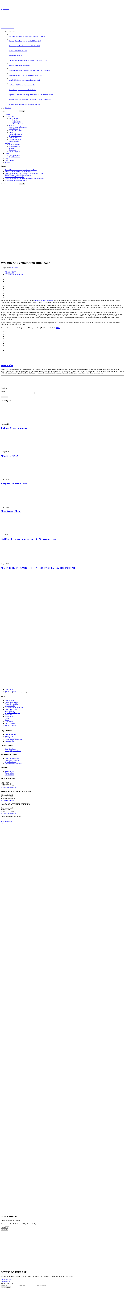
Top (2, 823)
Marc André (14, 267)
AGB (2, 821)
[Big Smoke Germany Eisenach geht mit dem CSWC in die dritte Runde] (10, 93)
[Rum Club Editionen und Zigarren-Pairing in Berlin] (10, 78)
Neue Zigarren (9, 700)
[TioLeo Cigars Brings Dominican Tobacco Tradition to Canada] (10, 59)
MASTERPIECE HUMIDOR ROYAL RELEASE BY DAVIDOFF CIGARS (38, 568)
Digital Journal (9, 160)
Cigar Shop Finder (14, 157)
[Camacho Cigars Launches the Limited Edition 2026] (10, 39)
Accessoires (8, 714)
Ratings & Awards (14, 118)
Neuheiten (12, 125)
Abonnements (9, 736)
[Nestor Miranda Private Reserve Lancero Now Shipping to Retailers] (10, 98)
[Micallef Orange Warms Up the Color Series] (10, 88)
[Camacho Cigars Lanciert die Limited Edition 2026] (10, 44)
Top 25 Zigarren (17, 123)
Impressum (8, 821)
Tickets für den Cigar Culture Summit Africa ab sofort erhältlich (24, 178)
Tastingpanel (12, 150)
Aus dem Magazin (10, 271)
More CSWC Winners (15, 55)
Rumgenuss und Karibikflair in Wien (16, 180)
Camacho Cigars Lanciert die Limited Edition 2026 (24, 46)
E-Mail (3, 1227)
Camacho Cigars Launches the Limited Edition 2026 (25, 41)
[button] (6, 1280)
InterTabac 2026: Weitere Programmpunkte (22, 85)
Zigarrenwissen (9, 273)
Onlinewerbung (9, 773)
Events (11, 132)
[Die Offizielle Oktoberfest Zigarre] (10, 63)
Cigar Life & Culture (15, 136)
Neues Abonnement (11, 738)
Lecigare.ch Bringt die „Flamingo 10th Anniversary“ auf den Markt (29, 70)
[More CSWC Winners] (10, 54)
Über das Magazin (14, 144)
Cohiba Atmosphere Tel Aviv (18, 51)
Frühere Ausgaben (14, 151)
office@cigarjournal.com (8, 787)
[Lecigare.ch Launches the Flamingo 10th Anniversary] (10, 73)
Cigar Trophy (16, 122)
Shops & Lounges (14, 129)
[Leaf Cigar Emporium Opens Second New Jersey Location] (10, 34)
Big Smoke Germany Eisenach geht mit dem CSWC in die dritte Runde (31, 95)
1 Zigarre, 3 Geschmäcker (14, 483)
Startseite (7, 115)
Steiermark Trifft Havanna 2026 (14, 177)
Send (3, 1287)
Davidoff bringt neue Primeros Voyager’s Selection (24, 104)
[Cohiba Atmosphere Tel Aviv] (10, 49)
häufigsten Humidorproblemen (43, 300)
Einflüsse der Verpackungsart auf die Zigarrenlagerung (28, 539)
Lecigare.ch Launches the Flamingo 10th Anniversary (25, 75)
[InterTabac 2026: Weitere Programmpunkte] (10, 83)
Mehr (58, 328)
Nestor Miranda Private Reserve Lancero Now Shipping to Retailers (30, 99)
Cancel (8, 1287)
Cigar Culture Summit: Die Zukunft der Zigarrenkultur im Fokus (24, 173)
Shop (6, 158)
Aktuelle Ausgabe (14, 146)
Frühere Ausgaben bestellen (13, 740)
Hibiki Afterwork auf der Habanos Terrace (18, 175)
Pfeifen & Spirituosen (15, 139)
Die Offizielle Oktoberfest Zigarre (19, 65)
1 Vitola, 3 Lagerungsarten (14, 428)
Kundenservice (9, 741)
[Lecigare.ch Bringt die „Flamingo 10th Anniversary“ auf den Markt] (10, 68)
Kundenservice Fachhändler (13, 763)
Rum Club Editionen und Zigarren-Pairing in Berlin (24, 80)
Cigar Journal (5, 9)
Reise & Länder (13, 137)
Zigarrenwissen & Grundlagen (18, 127)
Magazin (7, 143)
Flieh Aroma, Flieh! (11, 511)
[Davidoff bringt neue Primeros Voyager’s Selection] (10, 103)
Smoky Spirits (9, 716)
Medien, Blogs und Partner (13, 751)
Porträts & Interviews (15, 134)
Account (7, 162)
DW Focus (8, 108)
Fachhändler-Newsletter (12, 760)
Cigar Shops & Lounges (12, 713)
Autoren (11, 148)
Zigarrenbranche (14, 141)
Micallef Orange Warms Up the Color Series (22, 90)
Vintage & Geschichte (15, 130)
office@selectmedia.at (7, 800)
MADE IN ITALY (10, 456)
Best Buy (15, 120)
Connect (7, 153)
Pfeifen (7, 718)
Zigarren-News (9, 116)
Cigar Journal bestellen (12, 758)
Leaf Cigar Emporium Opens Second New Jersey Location (27, 36)
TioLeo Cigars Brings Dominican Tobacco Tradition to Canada (28, 60)
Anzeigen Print (9, 771)
